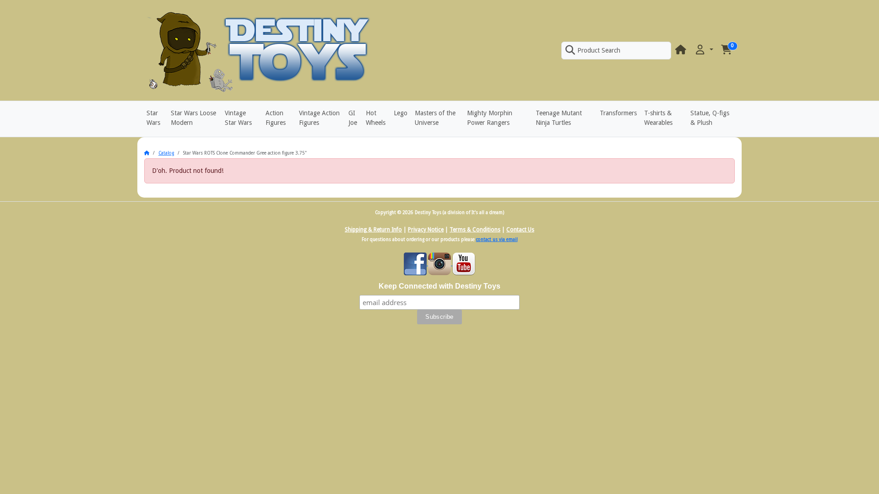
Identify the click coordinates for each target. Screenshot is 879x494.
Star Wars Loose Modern (193, 117)
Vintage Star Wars (238, 117)
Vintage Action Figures (319, 117)
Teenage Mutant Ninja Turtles (559, 117)
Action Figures (276, 117)
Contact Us (520, 229)
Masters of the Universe (435, 117)
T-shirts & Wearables (658, 117)
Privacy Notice (426, 229)
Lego (400, 113)
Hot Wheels (375, 117)
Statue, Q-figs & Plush (709, 117)
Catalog (166, 153)
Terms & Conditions (475, 229)
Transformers (618, 113)
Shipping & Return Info (373, 229)
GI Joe (352, 117)
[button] (703, 50)
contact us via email (497, 239)
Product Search (598, 50)
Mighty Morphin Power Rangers (489, 117)
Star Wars (153, 117)
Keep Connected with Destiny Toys (439, 286)
